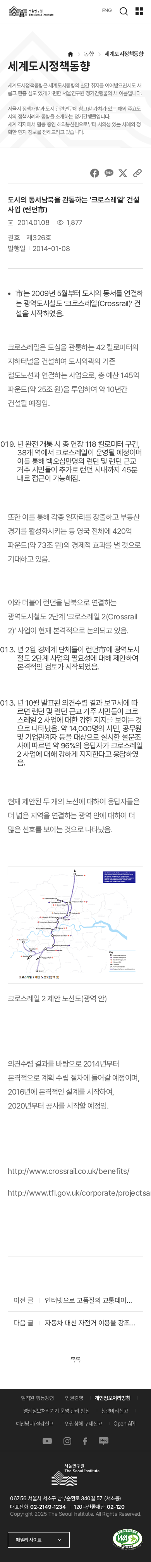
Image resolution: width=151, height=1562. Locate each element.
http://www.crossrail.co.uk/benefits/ (68, 1171)
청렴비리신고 (114, 1411)
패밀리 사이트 (28, 1540)
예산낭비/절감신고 (34, 1424)
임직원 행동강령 (37, 1398)
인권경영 (74, 1398)
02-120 (115, 1507)
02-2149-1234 (47, 1507)
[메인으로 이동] (70, 54)
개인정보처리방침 (112, 1398)
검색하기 (123, 11)
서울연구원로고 (31, 11)
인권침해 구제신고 (83, 1424)
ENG (107, 10)
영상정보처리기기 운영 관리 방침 (56, 1411)
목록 (75, 1359)
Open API (124, 1424)
